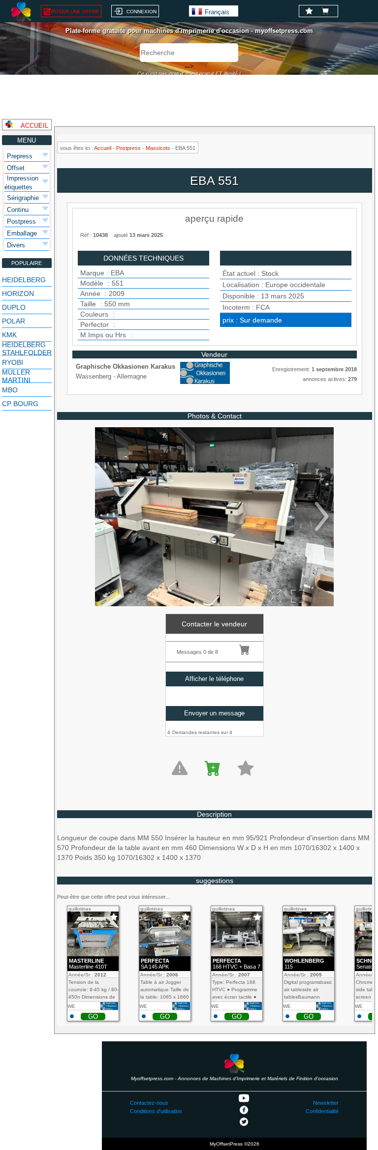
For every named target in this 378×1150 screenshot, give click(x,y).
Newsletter (326, 1103)
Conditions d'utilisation (156, 1111)
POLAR (13, 321)
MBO (10, 390)
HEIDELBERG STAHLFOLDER (27, 348)
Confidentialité (322, 1111)
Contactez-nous (149, 1103)
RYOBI (12, 362)
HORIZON (18, 293)
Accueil (102, 148)
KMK (9, 335)
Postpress (128, 148)
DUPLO (14, 307)
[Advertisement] (189, 97)
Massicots (158, 148)
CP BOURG (20, 404)
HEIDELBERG (24, 280)
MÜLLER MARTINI (16, 376)
